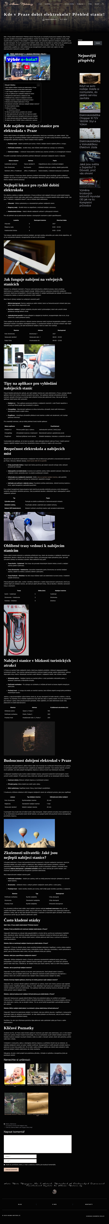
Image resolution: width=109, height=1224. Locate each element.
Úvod (40, 4)
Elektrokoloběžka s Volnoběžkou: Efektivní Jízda (90, 144)
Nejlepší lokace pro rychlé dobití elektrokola (19, 89)
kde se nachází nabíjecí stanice (47, 477)
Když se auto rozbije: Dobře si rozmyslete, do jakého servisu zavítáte (89, 92)
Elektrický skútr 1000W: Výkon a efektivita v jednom (22, 120)
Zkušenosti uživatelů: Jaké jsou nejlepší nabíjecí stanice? (22, 104)
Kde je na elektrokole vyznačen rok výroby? (19, 112)
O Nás (90, 4)
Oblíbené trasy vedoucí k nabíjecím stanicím (19, 98)
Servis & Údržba (69, 4)
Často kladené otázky (13, 106)
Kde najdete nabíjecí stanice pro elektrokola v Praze (21, 87)
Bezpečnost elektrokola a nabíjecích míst (18, 95)
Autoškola (47, 4)
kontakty (89, 1204)
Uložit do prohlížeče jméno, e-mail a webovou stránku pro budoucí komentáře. (31, 1164)
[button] (103, 4)
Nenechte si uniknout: (14, 110)
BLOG (20, 1204)
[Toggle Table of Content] (37, 85)
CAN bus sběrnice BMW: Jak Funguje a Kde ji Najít (19, 1127)
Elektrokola (13, 1124)
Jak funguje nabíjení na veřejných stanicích (18, 91)
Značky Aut (80, 4)
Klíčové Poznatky (11, 108)
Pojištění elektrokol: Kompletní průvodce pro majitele (22, 116)
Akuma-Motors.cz (21, 4)
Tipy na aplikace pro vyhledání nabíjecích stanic (20, 93)
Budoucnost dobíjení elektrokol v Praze (17, 102)
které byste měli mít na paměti (36, 461)
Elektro (58, 4)
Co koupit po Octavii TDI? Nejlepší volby (16, 1125)
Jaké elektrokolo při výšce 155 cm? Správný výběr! (22, 114)
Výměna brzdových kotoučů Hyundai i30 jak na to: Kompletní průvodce (90, 198)
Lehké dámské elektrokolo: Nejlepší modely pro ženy (22, 118)
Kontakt (97, 4)
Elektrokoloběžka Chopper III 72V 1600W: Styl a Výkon (90, 120)
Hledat (80, 40)
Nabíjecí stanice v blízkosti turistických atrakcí (19, 100)
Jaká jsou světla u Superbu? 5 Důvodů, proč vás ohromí (89, 169)
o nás (54, 1204)
